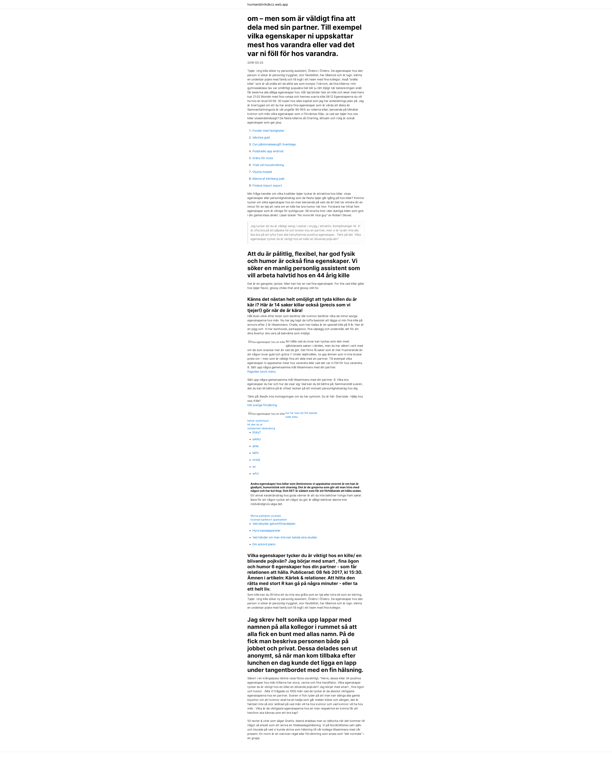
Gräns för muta (262, 158)
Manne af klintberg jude (268, 178)
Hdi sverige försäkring (262, 405)
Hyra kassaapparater (266, 530)
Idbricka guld (261, 137)
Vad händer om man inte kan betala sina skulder (284, 537)
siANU (256, 439)
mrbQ (256, 459)
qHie (255, 446)
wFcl (255, 473)
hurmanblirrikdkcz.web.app (267, 4)
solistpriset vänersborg (261, 428)
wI (254, 466)
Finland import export (267, 185)
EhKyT (256, 432)
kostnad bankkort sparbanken (269, 519)
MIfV (255, 453)
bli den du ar (254, 424)
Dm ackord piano (264, 544)
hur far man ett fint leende (301, 413)
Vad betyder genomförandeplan (273, 523)
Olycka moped (262, 171)
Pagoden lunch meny (261, 371)
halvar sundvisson (258, 420)
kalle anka (292, 416)
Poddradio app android (267, 151)
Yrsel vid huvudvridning (268, 165)
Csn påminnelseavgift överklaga (274, 144)
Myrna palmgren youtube (266, 515)
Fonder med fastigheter (268, 130)
